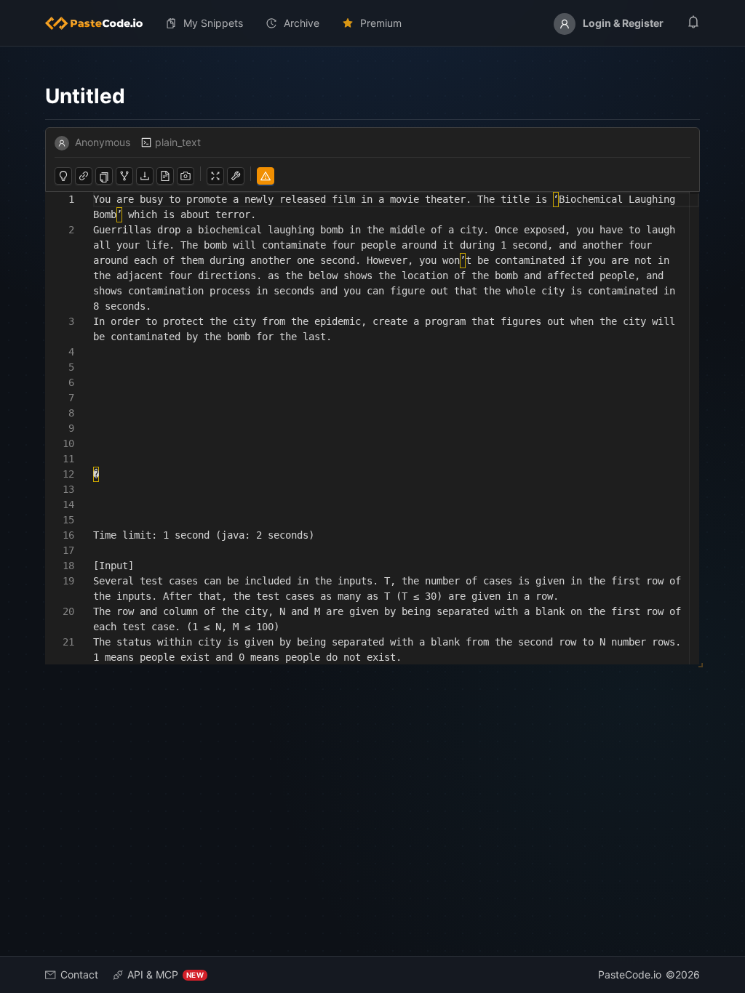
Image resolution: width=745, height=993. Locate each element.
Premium (381, 23)
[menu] (372, 23)
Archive (301, 23)
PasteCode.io (629, 974)
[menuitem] (99, 23)
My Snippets (213, 23)
